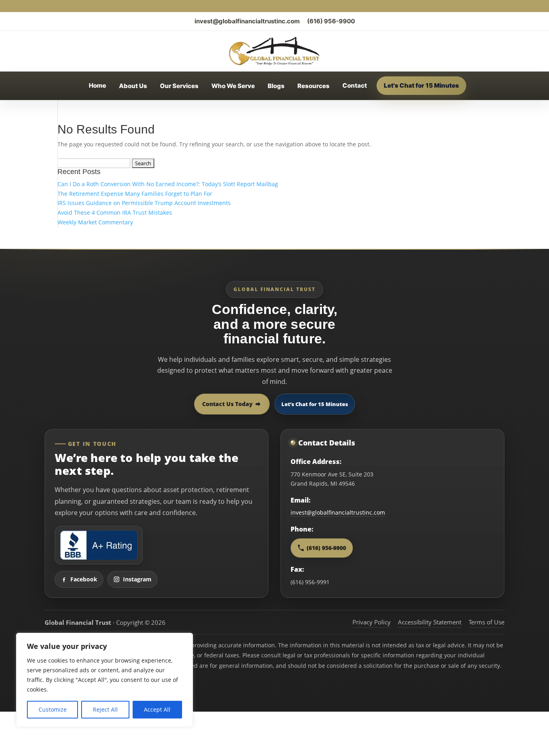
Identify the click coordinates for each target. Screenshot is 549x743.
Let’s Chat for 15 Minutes (314, 404)
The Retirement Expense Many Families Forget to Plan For (134, 193)
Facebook (83, 579)
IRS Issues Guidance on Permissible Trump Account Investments (144, 203)
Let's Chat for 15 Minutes (421, 85)
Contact (354, 85)
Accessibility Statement (429, 622)
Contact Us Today (227, 404)
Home (97, 85)
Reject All (105, 709)
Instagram (137, 579)
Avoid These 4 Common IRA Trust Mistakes (114, 212)
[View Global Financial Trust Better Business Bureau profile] (99, 545)
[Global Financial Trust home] (274, 51)
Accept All (157, 709)
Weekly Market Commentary (95, 222)
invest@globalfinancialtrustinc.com (247, 21)
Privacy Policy (371, 622)
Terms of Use (486, 622)
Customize (53, 709)
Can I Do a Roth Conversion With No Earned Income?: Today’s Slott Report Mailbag (167, 184)
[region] (104, 680)
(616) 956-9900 (331, 21)
